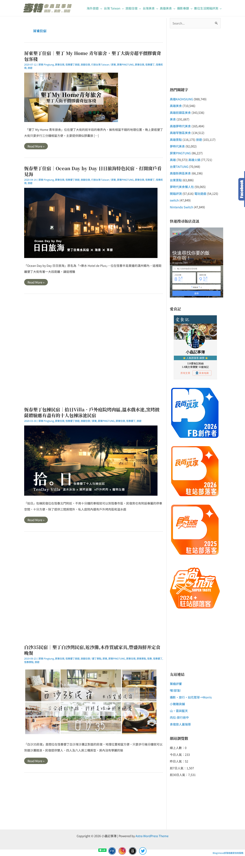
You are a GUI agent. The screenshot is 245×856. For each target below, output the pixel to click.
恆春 (149, 658)
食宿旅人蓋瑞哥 (180, 724)
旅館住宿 (85, 64)
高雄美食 (176, 106)
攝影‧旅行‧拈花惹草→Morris (191, 697)
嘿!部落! (175, 690)
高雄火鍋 (194, 160)
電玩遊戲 (200, 193)
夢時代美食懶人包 (182, 186)
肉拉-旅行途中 (179, 717)
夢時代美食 (177, 146)
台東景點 (176, 180)
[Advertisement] (93, 350)
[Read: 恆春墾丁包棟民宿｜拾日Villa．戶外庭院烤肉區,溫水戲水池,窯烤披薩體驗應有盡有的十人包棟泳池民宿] (91, 460)
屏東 (113, 64)
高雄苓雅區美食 (180, 132)
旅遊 (30, 68)
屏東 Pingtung (46, 64)
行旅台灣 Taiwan (100, 64)
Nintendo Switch (181, 207)
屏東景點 (141, 658)
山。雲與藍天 (179, 710)
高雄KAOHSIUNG (181, 99)
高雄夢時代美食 (180, 126)
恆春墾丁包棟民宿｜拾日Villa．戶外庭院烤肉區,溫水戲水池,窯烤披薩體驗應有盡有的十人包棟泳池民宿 (92, 412)
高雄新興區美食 (180, 173)
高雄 (173, 160)
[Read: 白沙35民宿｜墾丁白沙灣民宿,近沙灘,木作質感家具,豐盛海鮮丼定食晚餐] (91, 701)
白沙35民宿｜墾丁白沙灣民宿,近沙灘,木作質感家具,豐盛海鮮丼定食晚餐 (92, 650)
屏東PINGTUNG (125, 64)
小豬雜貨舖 (177, 704)
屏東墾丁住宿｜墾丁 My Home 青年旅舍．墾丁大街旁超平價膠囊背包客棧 (92, 56)
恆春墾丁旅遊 (73, 64)
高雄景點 (176, 139)
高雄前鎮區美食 (180, 112)
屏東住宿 (59, 64)
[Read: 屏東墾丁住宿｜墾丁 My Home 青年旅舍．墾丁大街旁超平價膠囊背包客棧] (71, 96)
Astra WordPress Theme (152, 836)
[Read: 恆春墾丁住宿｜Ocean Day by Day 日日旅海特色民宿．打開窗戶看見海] (91, 222)
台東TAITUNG (179, 166)
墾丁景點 (96, 658)
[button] (100, 8)
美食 (173, 119)
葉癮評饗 (176, 684)
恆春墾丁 (150, 64)
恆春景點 (29, 662)
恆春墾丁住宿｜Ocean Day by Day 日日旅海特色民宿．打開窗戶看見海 (93, 171)
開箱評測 (176, 193)
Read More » (35, 146)
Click (241, 189)
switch (174, 200)
